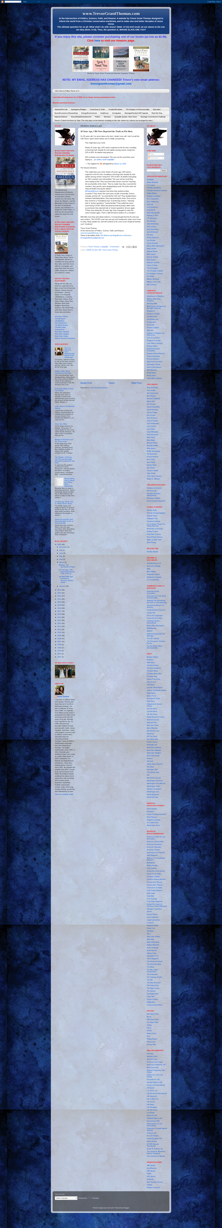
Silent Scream (152, 1141)
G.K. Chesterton (153, 199)
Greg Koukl (151, 210)
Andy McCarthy (152, 387)
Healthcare (104, 113)
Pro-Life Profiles (153, 1136)
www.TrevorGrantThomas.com (111, 13)
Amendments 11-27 (154, 563)
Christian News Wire (154, 674)
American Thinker (61, 316)
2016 (59, 614)
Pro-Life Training (153, 638)
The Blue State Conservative (152, 970)
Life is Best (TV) (153, 1099)
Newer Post (86, 383)
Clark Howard (152, 809)
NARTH (149, 631)
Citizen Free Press (153, 679)
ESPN (149, 1174)
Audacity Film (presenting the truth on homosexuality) (157, 601)
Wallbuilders (151, 1002)
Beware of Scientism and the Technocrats (64, 440)
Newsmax (150, 733)
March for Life (152, 1115)
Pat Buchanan (152, 454)
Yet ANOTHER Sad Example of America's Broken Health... (66, 579)
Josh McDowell (152, 232)
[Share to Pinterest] (136, 247)
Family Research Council (156, 610)
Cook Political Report (154, 890)
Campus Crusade (153, 314)
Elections (107, 117)
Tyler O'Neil (151, 473)
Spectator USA (152, 769)
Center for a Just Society (156, 871)
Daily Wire (150, 896)
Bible (148, 569)
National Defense (60, 117)
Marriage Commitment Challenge (153, 117)
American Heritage (153, 566)
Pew (148, 1036)
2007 (59, 641)
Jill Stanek (150, 1088)
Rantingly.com (152, 745)
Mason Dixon (151, 1033)
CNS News (151, 685)
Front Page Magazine (155, 901)
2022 (59, 596)
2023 (59, 593)
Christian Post (152, 316)
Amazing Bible (152, 303)
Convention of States (154, 888)
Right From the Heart (154, 362)
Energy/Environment (89, 113)
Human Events (152, 914)
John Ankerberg (152, 224)
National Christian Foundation (153, 349)
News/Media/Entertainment (81, 117)
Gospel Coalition (153, 327)
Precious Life (151, 1133)
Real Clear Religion (62, 334)
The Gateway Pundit (154, 977)
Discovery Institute (153, 498)
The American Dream (154, 961)
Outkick (149, 1185)
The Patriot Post (61, 323)
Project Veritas (152, 742)
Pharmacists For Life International (154, 1125)
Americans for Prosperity (156, 852)
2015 (59, 617)
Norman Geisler (152, 257)
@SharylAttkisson (92, 191)
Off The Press (152, 736)
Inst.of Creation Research (156, 501)
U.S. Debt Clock (152, 822)
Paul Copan (151, 260)
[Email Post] (123, 247)
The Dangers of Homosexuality (137, 109)
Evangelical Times (153, 698)
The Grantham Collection (156, 1156)
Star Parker (151, 468)
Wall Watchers (152, 370)
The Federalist (152, 974)
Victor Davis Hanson (154, 476)
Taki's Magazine (153, 959)
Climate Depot (60, 319)
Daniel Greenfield (153, 407)
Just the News (152, 709)
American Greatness (154, 844)
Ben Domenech (152, 393)
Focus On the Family (154, 618)
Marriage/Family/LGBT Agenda (136, 113)
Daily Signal (151, 693)
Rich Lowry (151, 459)
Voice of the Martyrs (154, 367)
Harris (149, 1028)
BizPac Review (152, 865)
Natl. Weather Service (155, 1182)
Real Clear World (153, 756)
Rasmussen (151, 1042)
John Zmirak (151, 426)
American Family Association (153, 592)
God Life (150, 204)
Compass (150, 811)
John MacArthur (153, 229)
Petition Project (152, 531)
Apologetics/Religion (78, 109)
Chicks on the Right (154, 874)
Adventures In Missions (155, 296)
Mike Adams (151, 448)
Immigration (116, 113)
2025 (59, 544)
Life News (150, 1104)
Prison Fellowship (153, 356)
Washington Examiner (155, 781)
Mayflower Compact (154, 577)
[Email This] (127, 247)
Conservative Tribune (154, 885)
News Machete (152, 728)
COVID (88, 250)
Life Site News (152, 714)
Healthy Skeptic (152, 552)
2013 (59, 623)
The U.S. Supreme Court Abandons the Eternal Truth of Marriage (69, 352)
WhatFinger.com (153, 792)
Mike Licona (151, 254)
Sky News (150, 767)
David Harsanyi (152, 410)
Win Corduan (151, 284)
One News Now (152, 739)
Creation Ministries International (153, 494)
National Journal (153, 720)
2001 (59, 657)
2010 (59, 632)
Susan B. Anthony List (155, 1149)
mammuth (110, 1208)
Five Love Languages (155, 615)
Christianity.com (152, 319)
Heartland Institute (153, 521)
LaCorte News (152, 711)
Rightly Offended (153, 945)
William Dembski (153, 279)
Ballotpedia (151, 863)
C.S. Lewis (151, 185)
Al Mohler (150, 179)
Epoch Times (151, 696)
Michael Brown (152, 251)
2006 (59, 644)
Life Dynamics (152, 1096)
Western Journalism (154, 789)
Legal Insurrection (153, 920)
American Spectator (154, 847)
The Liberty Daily (153, 772)
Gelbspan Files (152, 518)
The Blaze (150, 967)
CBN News (151, 662)
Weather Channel (153, 1187)
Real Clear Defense (154, 747)
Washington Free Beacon (156, 783)
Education (156, 109)
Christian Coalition (153, 876)
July (61, 550)
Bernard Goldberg (153, 398)
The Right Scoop (153, 988)
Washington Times (153, 786)
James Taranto (152, 421)
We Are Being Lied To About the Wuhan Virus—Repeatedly (69, 482)
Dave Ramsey (152, 817)
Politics (97, 117)
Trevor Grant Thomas (110, 250)
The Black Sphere (61, 325)
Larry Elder (151, 429)
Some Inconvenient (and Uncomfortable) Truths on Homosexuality (64, 521)
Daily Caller (151, 893)
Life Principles (152, 1107)
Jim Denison (151, 221)
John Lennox (151, 226)
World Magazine (153, 794)
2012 (59, 626)
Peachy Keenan (152, 457)
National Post (152, 722)
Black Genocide (152, 1067)
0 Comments (114, 247)
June (61, 553)
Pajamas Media (152, 925)
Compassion (151, 322)
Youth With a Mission (154, 378)
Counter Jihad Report (155, 687)
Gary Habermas (153, 201)
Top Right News (152, 994)
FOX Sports (151, 1176)
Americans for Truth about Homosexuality (156, 597)
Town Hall (150, 996)
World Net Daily (152, 797)
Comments (154, 158)
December (63, 547)
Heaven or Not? (152, 215)
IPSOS (149, 1031)
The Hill (149, 980)
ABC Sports (151, 1165)
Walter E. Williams (153, 479)
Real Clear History (61, 336)
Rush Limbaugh (152, 948)
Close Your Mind (61, 424)
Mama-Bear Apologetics (155, 246)
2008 (59, 638)
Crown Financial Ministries (156, 814)
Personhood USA (153, 1121)
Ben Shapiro (151, 396)
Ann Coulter (151, 390)
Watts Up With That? (154, 540)
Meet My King (157, 113)
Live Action (151, 1113)
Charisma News (152, 665)
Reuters (150, 758)
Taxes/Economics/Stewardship (66, 113)
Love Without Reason (155, 343)
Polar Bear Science (154, 534)
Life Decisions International (157, 1093)
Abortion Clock (152, 1056)
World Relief (151, 373)
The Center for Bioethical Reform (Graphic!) (156, 1152)
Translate (95, 1198)
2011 (59, 629)
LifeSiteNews (59, 321)
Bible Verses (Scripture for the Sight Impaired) (156, 307)
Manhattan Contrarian (155, 529)
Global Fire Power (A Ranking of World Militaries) (157, 905)
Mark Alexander (152, 434)
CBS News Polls (153, 1019)
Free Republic (152, 899)
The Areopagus (152, 268)
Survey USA (151, 1044)
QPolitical (150, 931)
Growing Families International (153, 622)
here (97, 40)
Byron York (151, 401)
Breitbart (150, 660)
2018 (59, 608)
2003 (59, 654)
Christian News (152, 671)
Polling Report (152, 1039)
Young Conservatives (154, 1005)
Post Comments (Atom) (99, 388)
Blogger (126, 1208)
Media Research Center (155, 717)
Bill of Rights (151, 571)
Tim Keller (150, 276)
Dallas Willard (152, 193)
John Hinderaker (153, 423)
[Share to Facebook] (134, 247)
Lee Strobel (151, 240)
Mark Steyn (151, 437)
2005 (59, 648)
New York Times (153, 725)
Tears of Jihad (152, 265)
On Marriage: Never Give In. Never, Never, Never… (64, 502)
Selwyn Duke (151, 465)
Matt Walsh (151, 440)
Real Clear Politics (153, 936)
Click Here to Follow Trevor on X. (67, 91)
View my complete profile (64, 794)
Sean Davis (151, 462)
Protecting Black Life (154, 1138)
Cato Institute (152, 868)
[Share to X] (131, 247)
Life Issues (151, 1102)
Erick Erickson (152, 418)
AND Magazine (152, 855)
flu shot (95, 250)
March (61, 562)
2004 (59, 651)
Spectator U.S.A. (153, 956)
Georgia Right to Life (154, 1082)
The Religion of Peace (155, 273)
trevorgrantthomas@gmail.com (111, 83)
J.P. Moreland (152, 218)
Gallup (149, 1025)
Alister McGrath (152, 182)
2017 (59, 611)
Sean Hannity (152, 950)
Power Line (151, 928)
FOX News (151, 701)
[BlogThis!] (129, 247)
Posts (152, 154)
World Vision (151, 375)
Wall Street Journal (154, 778)
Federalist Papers (153, 574)
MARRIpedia (151, 628)
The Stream (151, 991)
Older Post (136, 383)
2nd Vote (150, 1054)
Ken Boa (150, 235)
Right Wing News (153, 942)
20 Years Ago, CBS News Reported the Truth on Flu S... (67, 571)
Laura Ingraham (153, 917)
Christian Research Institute (157, 190)
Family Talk (151, 613)
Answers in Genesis (154, 488)
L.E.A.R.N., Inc (152, 1091)
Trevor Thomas (63, 696)
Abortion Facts (152, 1059)
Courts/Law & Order (97, 109)
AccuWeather (152, 1168)
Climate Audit (151, 510)
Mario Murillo (151, 249)
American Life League (155, 1062)
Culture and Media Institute (157, 690)
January (62, 586)
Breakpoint (151, 311)
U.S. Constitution (153, 580)
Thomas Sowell (152, 470)
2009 (59, 635)
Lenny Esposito (152, 243)
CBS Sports (151, 1171)
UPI (148, 775)
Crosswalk (150, 325)
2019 (59, 605)
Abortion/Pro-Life (61, 109)
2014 (59, 620)
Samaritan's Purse (153, 364)
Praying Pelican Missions (156, 353)
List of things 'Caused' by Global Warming (156, 525)
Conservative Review (154, 882)
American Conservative (155, 841)
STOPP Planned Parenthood (153, 1145)
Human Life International (156, 1085)
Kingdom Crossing (153, 340)
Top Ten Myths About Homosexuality (154, 647)
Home (112, 383)
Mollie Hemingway (153, 451)
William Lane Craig (154, 282)
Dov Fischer (151, 415)
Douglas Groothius (153, 196)
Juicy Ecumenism (153, 338)
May (61, 556)
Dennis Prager (152, 412)
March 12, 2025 (120, 164)
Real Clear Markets (62, 332)
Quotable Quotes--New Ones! (125, 117)
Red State (150, 939)
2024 (59, 590)
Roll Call (150, 761)
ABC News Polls (153, 1014)
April (61, 559)
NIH (100, 250)
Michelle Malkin (152, 445)
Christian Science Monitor (156, 879)
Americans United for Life (156, 1065)
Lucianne (150, 923)
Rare (148, 934)
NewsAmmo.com (153, 731)
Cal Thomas (151, 404)
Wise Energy (151, 542)
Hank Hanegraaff (153, 213)
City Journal (151, 682)
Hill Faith (150, 330)
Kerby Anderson (153, 237)
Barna (149, 1017)
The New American (154, 983)
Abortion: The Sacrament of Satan (67, 566)
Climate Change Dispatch (156, 513)
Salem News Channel (155, 764)
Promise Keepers (153, 359)
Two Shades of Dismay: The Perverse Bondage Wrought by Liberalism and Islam (65, 460)
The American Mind (154, 964)
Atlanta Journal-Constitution (65, 338)
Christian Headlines (154, 188)
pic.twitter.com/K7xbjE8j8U (104, 160)
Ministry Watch (152, 346)
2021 (59, 599)
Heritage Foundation (154, 909)
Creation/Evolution (115, 109)
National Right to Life (154, 1118)
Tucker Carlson (152, 999)
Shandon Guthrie (153, 262)
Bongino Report (152, 657)
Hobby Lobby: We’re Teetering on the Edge (63, 372)
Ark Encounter (152, 491)
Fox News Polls (152, 1022)
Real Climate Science (154, 537)
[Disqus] (111, 283)
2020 (59, 602)
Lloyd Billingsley (152, 432)
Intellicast (150, 1179)
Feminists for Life (153, 1079)
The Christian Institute (155, 271)
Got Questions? (152, 207)
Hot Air (149, 911)
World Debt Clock (153, 825)
